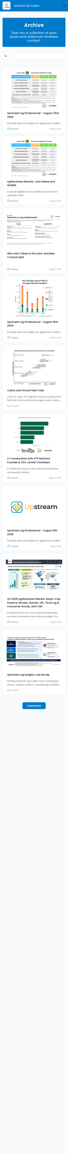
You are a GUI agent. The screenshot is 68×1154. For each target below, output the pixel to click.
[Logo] (6, 6)
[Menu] (64, 5)
